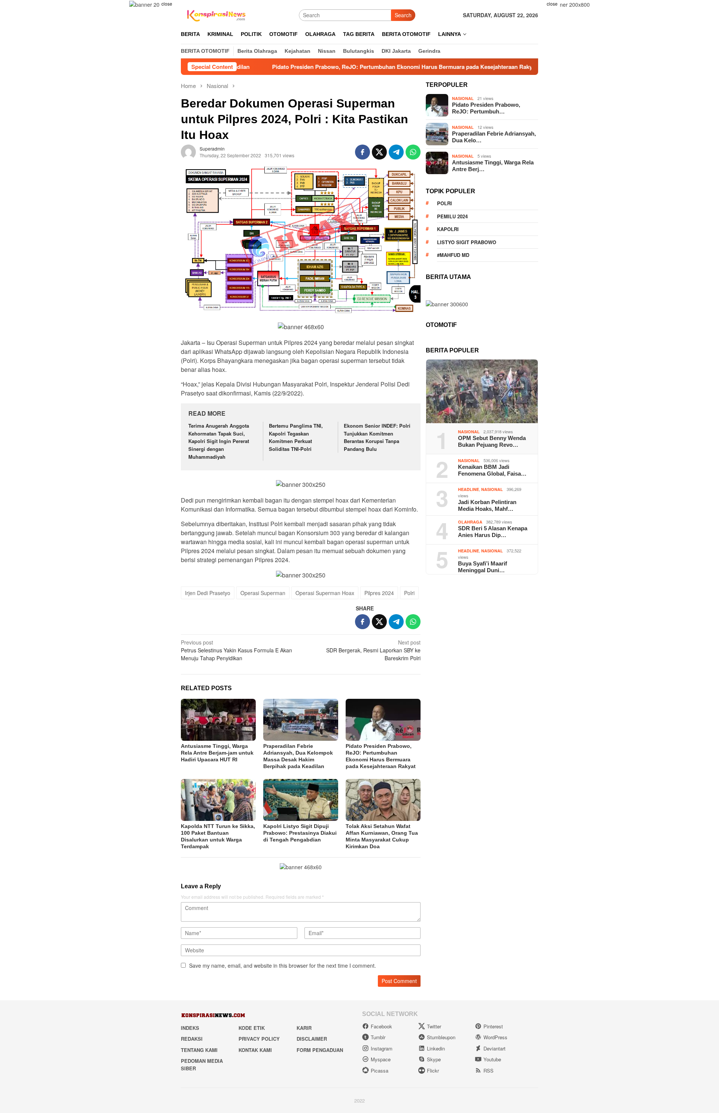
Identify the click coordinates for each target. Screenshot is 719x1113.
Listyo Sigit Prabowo (466, 242)
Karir (304, 1027)
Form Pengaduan (320, 1049)
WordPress (495, 1037)
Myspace (381, 1059)
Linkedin (436, 1048)
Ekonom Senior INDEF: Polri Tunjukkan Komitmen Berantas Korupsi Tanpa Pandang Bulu (377, 437)
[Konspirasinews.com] (215, 14)
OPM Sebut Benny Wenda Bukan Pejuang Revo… (492, 441)
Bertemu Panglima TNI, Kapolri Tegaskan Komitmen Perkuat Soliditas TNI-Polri (296, 437)
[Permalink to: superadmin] (188, 151)
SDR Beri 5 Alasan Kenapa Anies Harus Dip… (492, 531)
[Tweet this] (379, 152)
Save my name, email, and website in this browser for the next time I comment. (282, 965)
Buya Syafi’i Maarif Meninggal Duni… (482, 566)
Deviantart (494, 1048)
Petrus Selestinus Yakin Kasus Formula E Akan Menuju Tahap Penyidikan (236, 650)
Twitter (434, 1026)
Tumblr (378, 1037)
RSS (488, 1070)
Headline (468, 489)
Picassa (379, 1070)
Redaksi (192, 1038)
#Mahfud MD (453, 254)
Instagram (381, 1048)
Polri (409, 593)
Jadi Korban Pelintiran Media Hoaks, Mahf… (487, 505)
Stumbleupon (441, 1037)
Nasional (463, 98)
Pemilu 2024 (452, 216)
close (166, 3)
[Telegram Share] (396, 152)
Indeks (190, 1027)
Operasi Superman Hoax (324, 593)
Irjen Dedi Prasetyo (207, 593)
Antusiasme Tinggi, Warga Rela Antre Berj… (493, 165)
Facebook (381, 1026)
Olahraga (470, 522)
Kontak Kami (255, 1049)
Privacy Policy (259, 1038)
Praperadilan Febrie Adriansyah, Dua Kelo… (494, 136)
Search (403, 15)
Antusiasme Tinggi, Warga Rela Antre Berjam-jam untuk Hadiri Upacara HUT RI (217, 752)
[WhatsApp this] (413, 152)
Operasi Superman (262, 593)
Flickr (433, 1070)
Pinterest (493, 1026)
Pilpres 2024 (379, 593)
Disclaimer (312, 1038)
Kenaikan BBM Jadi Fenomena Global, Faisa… (492, 470)
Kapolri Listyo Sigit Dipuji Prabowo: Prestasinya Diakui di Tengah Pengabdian (300, 833)
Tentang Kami (199, 1049)
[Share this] (362, 152)
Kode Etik (252, 1027)
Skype (434, 1059)
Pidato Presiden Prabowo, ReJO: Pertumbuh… (486, 108)
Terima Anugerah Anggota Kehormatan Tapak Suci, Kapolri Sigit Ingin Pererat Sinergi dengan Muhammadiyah (218, 441)
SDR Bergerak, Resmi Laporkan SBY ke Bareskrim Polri (373, 650)
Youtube (492, 1059)
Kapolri (448, 229)
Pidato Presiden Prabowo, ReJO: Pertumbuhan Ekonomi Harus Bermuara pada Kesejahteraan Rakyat (356, 66)
